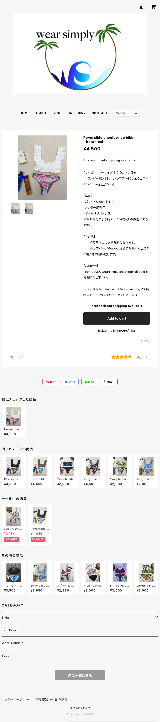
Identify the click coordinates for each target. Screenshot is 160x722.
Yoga (5, 655)
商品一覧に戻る (80, 676)
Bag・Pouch (10, 630)
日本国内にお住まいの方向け (116, 330)
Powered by (75, 714)
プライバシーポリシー (17, 699)
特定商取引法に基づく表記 (52, 699)
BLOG (57, 113)
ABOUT (41, 113)
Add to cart (116, 318)
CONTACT (100, 113)
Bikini (6, 617)
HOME (24, 113)
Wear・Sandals (12, 643)
